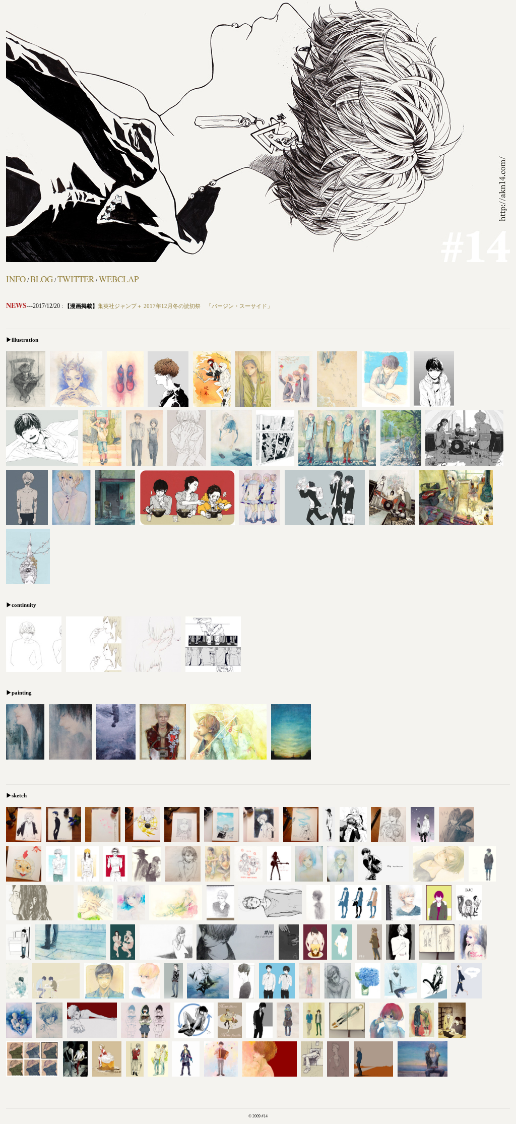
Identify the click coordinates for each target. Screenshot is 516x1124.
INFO (16, 279)
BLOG (41, 279)
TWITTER (75, 279)
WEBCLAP (119, 279)
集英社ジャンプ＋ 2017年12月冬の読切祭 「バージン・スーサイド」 (185, 306)
